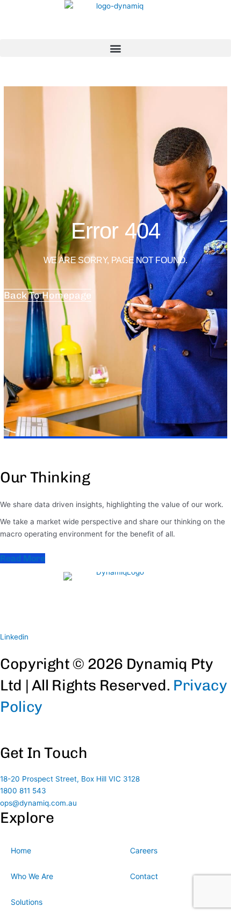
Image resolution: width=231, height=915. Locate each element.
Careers (143, 850)
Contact (144, 876)
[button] (115, 48)
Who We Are (32, 876)
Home (21, 850)
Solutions (26, 901)
